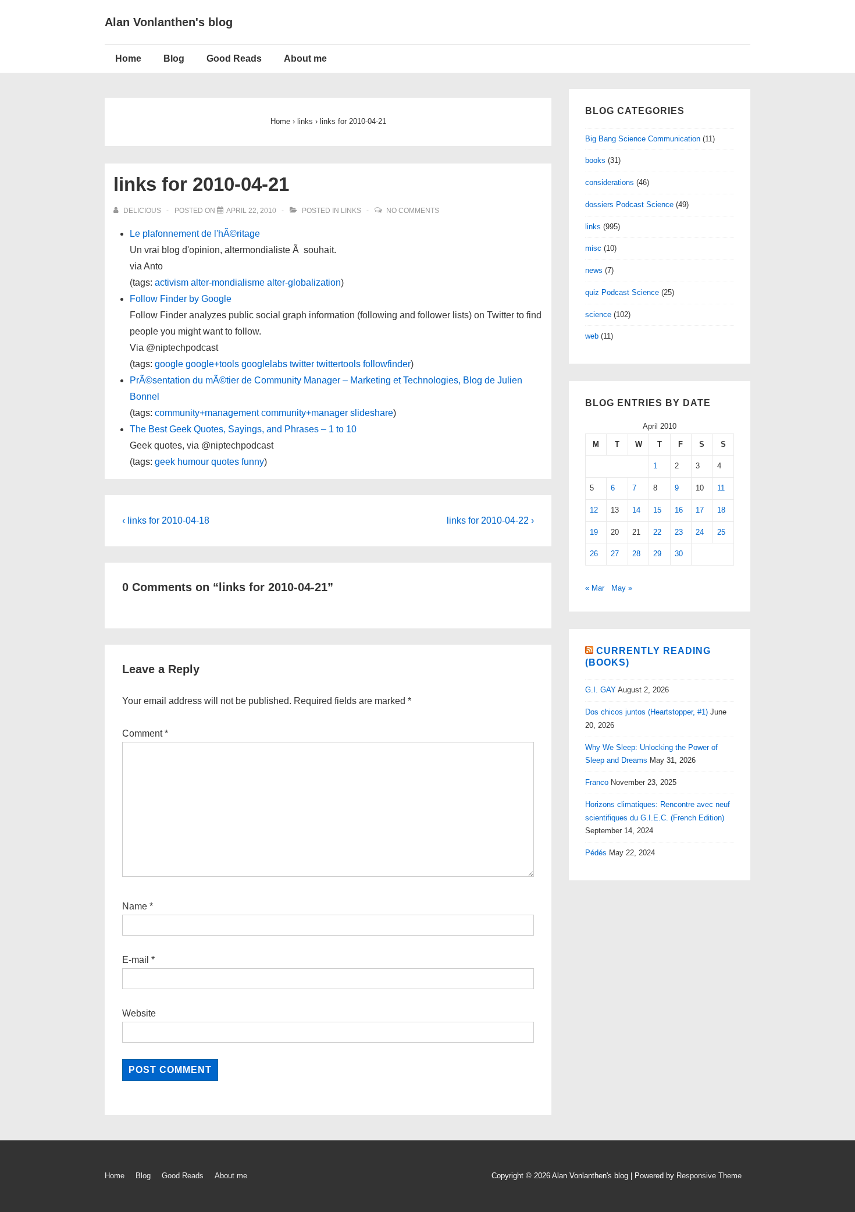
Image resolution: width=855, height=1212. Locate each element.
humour (193, 462)
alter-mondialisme (228, 282)
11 (721, 488)
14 (636, 510)
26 (594, 553)
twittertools (338, 364)
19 (594, 532)
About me (305, 58)
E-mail (135, 960)
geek (165, 462)
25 (721, 532)
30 (679, 553)
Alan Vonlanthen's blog (169, 22)
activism (171, 282)
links (351, 211)
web (591, 336)
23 (679, 532)
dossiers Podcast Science (629, 204)
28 (636, 553)
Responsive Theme (709, 1175)
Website (139, 1013)
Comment (145, 733)
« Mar (594, 588)
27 (615, 553)
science (598, 314)
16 (679, 510)
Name (134, 906)
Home (128, 58)
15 (657, 510)
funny (252, 462)
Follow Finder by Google (180, 299)
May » (621, 588)
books (595, 160)
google (169, 364)
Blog (173, 58)
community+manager (304, 413)
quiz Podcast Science (622, 292)
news (594, 270)
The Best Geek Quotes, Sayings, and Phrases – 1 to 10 (243, 429)
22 (657, 532)
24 (700, 532)
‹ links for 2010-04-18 (165, 520)
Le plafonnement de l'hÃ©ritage (195, 234)
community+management (207, 413)
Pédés (596, 852)
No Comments (412, 211)
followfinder (387, 364)
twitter (302, 364)
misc (593, 248)
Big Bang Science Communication (642, 138)
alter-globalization (304, 282)
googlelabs (264, 364)
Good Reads (234, 58)
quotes (225, 462)
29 (657, 553)
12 (594, 510)
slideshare (371, 413)
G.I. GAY (600, 689)
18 (721, 510)
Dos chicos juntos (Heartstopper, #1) (646, 712)
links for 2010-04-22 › (490, 520)
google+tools (212, 364)
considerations (609, 182)
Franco (596, 782)
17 (700, 510)
